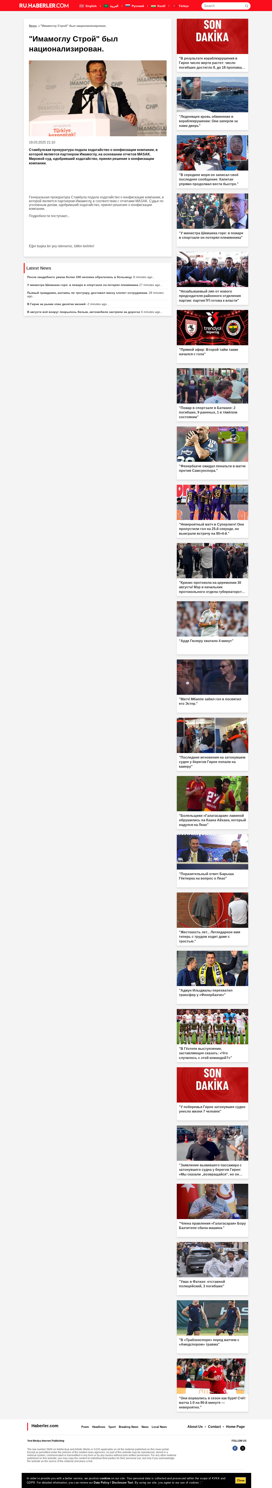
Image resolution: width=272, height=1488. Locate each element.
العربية (113, 6)
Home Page (235, 1426)
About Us (195, 1426)
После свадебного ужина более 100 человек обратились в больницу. (91, 277)
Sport (112, 1426)
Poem (85, 1426)
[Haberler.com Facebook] (235, 1450)
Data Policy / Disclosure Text (113, 1482)
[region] (136, 1480)
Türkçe (183, 6)
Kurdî (161, 6)
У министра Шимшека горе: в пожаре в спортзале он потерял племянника (95, 285)
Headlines (98, 1426)
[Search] (246, 6)
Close (240, 1480)
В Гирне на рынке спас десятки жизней (68, 304)
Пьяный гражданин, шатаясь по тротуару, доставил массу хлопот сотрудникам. (95, 294)
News (145, 1426)
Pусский (137, 6)
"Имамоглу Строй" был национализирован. (67, 25)
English (91, 6)
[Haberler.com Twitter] (242, 1450)
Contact (214, 1426)
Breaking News (128, 1426)
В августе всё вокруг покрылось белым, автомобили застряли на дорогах (95, 312)
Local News (159, 1426)
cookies (105, 1478)
